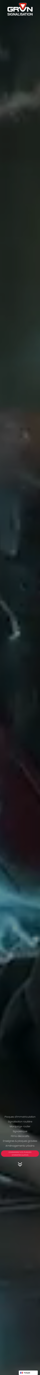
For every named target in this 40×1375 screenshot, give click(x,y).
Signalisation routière (20, 1121)
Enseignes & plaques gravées (20, 1141)
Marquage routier (20, 1126)
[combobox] (28, 1373)
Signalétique (20, 1131)
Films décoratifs (20, 1136)
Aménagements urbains (20, 1145)
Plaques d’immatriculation (20, 1117)
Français (27, 1373)
